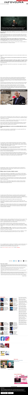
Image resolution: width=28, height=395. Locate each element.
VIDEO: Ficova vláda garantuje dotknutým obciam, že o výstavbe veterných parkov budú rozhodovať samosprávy (22, 299)
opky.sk (10, 247)
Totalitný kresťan (3, 368)
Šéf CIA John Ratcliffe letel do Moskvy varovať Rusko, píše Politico (6, 303)
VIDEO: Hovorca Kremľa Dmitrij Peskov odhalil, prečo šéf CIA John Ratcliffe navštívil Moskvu (6, 300)
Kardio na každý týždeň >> (11, 369)
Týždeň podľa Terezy (16, 361)
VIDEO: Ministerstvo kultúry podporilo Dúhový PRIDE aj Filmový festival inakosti (15, 328)
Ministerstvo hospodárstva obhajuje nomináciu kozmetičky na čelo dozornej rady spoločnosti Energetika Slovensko (23, 315)
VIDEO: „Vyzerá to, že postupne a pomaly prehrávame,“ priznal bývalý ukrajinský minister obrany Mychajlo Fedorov (15, 304)
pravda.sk (3, 247)
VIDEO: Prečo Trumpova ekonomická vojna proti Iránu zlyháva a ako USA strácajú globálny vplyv (23, 310)
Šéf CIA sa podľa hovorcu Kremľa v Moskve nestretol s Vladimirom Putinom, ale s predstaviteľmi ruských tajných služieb (23, 297)
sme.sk (12, 247)
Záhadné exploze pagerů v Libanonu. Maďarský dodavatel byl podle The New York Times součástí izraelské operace (13, 270)
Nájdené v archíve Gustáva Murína (18, 360)
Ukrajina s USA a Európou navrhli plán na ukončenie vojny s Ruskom (23, 317)
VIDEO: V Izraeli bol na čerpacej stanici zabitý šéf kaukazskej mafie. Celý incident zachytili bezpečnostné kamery (23, 320)
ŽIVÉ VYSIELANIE (25, 0)
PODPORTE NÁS (19, 0)
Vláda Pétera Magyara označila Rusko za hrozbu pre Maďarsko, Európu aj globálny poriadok (6, 323)
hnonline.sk (6, 247)
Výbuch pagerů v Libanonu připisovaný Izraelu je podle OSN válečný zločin (9, 269)
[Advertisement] (14, 10)
